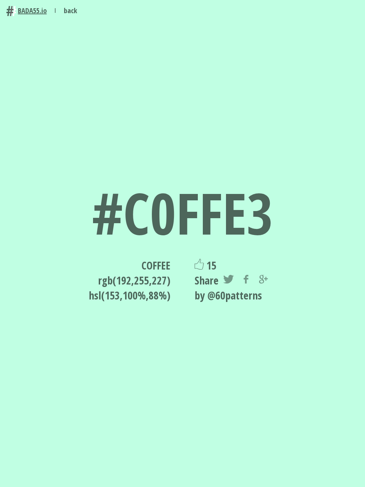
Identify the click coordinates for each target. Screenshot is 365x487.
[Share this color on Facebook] (245, 280)
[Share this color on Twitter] (228, 280)
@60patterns (234, 295)
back (70, 10)
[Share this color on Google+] (263, 280)
